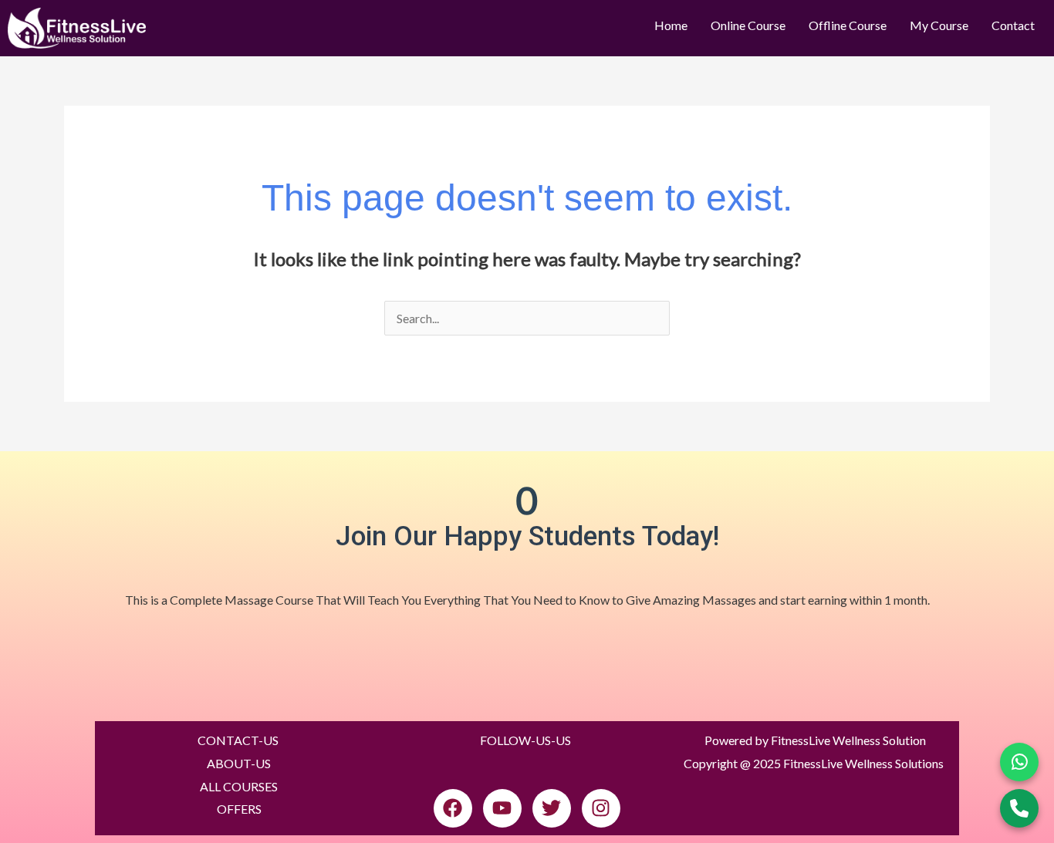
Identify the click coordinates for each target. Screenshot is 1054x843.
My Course (939, 25)
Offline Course (848, 25)
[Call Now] (1019, 808)
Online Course (748, 25)
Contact (1013, 25)
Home (670, 25)
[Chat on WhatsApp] (1019, 762)
